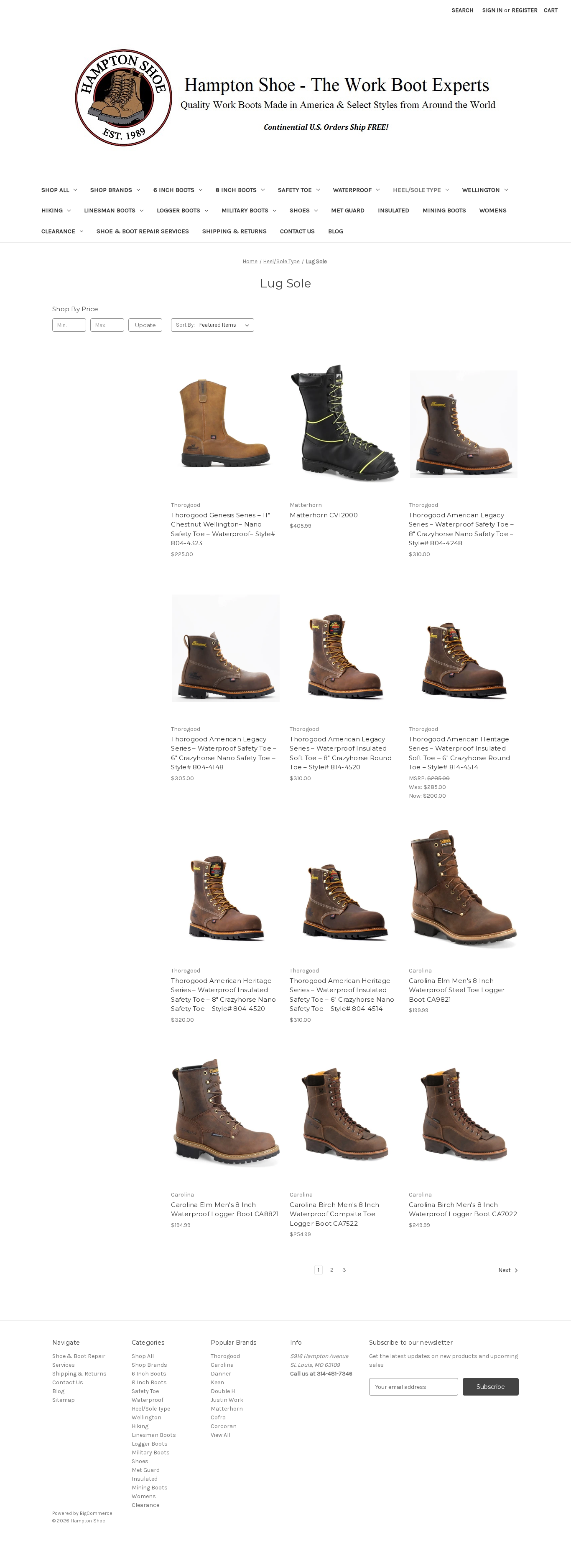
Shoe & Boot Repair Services (143, 231)
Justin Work (227, 1399)
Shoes (300, 210)
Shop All (55, 190)
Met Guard (348, 210)
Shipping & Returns (234, 231)
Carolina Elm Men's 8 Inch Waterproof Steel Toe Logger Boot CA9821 (457, 990)
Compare (223, 424)
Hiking (52, 210)
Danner (221, 1373)
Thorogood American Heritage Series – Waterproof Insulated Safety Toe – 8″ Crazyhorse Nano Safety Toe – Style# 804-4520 (223, 995)
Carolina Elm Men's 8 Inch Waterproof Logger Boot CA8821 (225, 1209)
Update (145, 325)
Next (505, 1270)
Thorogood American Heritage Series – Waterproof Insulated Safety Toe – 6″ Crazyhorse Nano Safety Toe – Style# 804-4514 (342, 995)
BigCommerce (96, 1513)
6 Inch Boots (173, 190)
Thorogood (225, 1356)
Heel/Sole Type (417, 190)
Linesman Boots (109, 210)
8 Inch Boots (236, 190)
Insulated (393, 210)
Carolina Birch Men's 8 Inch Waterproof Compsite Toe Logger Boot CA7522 (334, 1214)
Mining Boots (444, 210)
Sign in (492, 10)
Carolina (222, 1364)
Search (462, 10)
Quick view (219, 409)
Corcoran (224, 1426)
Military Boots (245, 210)
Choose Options (226, 439)
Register (525, 10)
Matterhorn (227, 1408)
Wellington (481, 190)
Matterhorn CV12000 (324, 515)
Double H (223, 1391)
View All (220, 1435)
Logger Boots (178, 210)
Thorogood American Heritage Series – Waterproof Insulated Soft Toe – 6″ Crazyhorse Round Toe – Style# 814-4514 (459, 753)
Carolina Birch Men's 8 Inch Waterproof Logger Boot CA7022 (463, 1209)
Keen (217, 1382)
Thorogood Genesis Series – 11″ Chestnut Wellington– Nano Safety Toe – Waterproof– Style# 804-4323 (223, 529)
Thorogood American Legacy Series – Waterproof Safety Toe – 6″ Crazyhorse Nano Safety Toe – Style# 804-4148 (223, 753)
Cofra (218, 1417)
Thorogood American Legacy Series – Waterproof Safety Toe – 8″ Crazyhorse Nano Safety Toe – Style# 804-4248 (461, 529)
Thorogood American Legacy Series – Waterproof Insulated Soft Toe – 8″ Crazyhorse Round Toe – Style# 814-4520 (341, 753)
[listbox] (226, 325)
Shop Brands (111, 190)
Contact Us (297, 231)
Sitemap (63, 1399)
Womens (493, 210)
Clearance (58, 231)
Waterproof (352, 190)
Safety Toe (295, 190)
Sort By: (185, 325)
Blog (335, 231)
